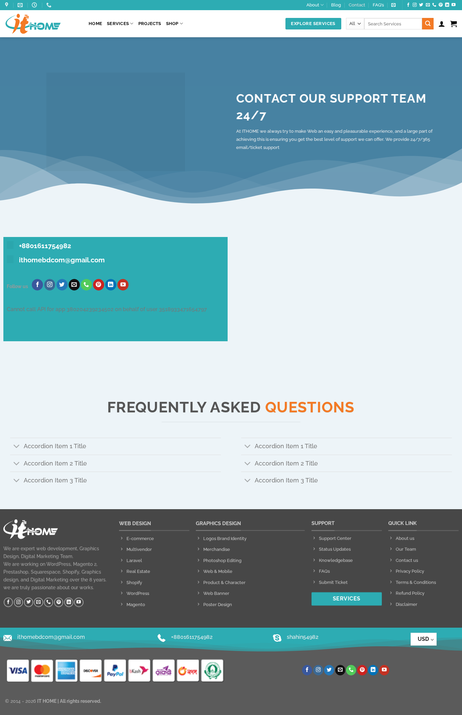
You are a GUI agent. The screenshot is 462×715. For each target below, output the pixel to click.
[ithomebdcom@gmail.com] (21, 5)
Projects (149, 23)
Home (95, 23)
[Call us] (434, 5)
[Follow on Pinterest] (441, 5)
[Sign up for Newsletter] (393, 5)
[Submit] (428, 23)
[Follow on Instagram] (415, 5)
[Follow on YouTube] (454, 5)
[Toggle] (16, 447)
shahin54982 (303, 637)
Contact (357, 4)
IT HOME (46, 701)
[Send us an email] (428, 5)
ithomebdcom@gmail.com (51, 637)
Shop (172, 23)
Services (118, 23)
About (312, 4)
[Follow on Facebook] (408, 5)
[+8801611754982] (49, 5)
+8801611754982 (192, 637)
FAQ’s (378, 4)
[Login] (441, 23)
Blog (336, 4)
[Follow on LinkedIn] (447, 5)
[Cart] (453, 23)
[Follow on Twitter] (421, 5)
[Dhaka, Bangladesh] (7, 5)
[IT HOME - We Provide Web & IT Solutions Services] (41, 23)
